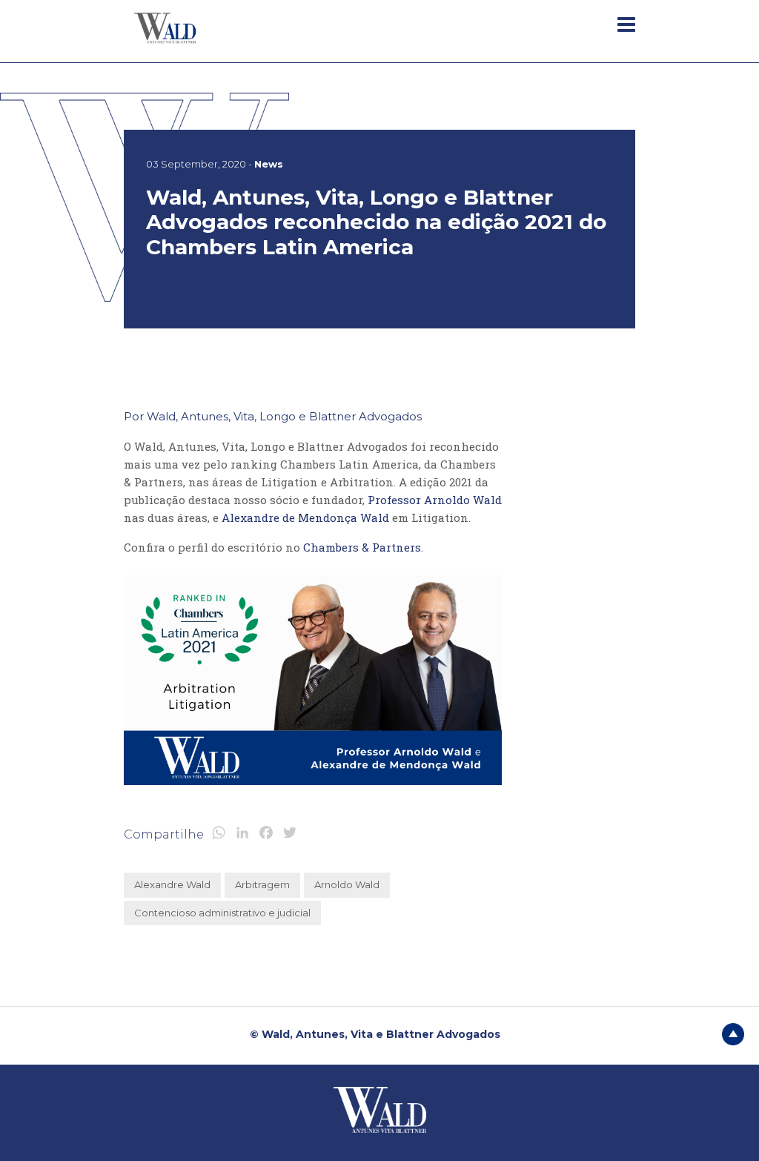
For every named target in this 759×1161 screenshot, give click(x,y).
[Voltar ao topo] (733, 1033)
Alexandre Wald (172, 884)
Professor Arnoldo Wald (435, 499)
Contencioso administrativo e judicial (222, 913)
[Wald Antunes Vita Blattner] (166, 27)
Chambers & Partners (362, 547)
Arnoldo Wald (347, 884)
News (268, 164)
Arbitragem (262, 884)
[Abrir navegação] (626, 24)
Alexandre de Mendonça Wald (305, 517)
